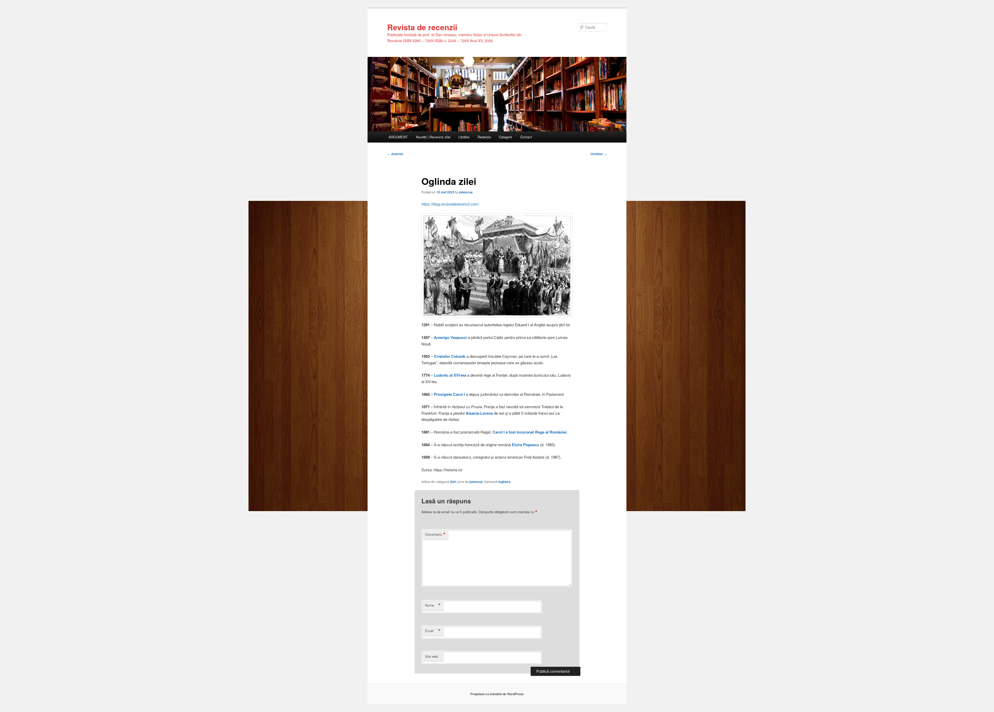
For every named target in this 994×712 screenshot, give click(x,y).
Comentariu (435, 534)
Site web (431, 656)
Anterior (395, 154)
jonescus (466, 192)
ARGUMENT (398, 136)
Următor (598, 154)
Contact (526, 136)
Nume (433, 605)
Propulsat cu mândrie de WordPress (497, 694)
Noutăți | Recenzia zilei (433, 136)
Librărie (463, 136)
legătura (504, 481)
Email (433, 631)
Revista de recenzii (422, 27)
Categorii (505, 136)
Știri (453, 481)
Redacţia (484, 136)
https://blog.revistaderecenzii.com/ (450, 204)
